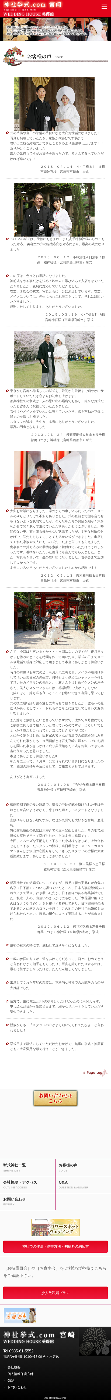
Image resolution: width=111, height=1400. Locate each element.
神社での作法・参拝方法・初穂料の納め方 (55, 1246)
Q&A (11, 1381)
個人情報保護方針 (20, 1374)
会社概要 (14, 1367)
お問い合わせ (17, 1387)
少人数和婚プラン (55, 1293)
